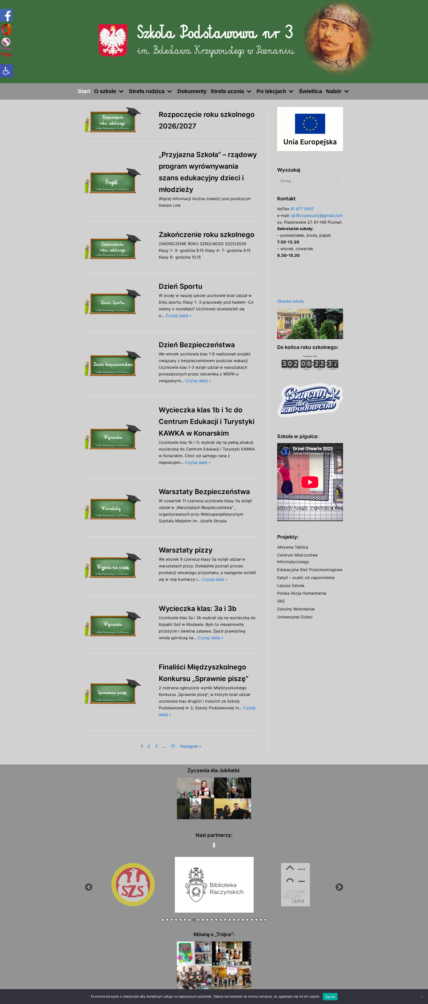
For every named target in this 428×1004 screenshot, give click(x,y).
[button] (6, 70)
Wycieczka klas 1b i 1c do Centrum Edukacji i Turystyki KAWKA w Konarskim (206, 421)
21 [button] (251, 919)
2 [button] (167, 919)
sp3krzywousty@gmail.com (317, 215)
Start (84, 91)
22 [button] (256, 919)
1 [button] (162, 919)
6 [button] (185, 919)
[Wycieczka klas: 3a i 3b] (119, 624)
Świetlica (310, 91)
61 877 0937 (302, 208)
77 (173, 746)
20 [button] (247, 919)
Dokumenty (192, 91)
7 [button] (189, 919)
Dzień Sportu (180, 286)
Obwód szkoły (290, 301)
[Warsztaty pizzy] (119, 566)
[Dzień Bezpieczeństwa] (119, 364)
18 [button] (238, 919)
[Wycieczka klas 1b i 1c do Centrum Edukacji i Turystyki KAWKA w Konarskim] (119, 437)
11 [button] (207, 919)
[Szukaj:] (310, 181)
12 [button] (211, 919)
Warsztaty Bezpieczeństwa (204, 491)
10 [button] (202, 919)
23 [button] (260, 919)
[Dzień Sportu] (119, 302)
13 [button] (216, 919)
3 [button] (171, 919)
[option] (133, 884)
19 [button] (242, 919)
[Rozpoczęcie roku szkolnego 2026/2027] (119, 120)
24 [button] (265, 919)
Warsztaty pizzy (186, 550)
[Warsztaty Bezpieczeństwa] (119, 507)
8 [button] (193, 919)
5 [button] (180, 919)
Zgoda (330, 997)
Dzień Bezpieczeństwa (197, 345)
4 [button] (176, 919)
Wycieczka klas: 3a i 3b (198, 608)
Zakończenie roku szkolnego (206, 234)
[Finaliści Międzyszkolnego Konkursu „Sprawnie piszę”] (119, 692)
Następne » (190, 746)
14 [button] (220, 919)
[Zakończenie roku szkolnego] (119, 247)
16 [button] (229, 919)
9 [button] (198, 919)
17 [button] (234, 919)
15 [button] (225, 919)
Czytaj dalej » (178, 315)
